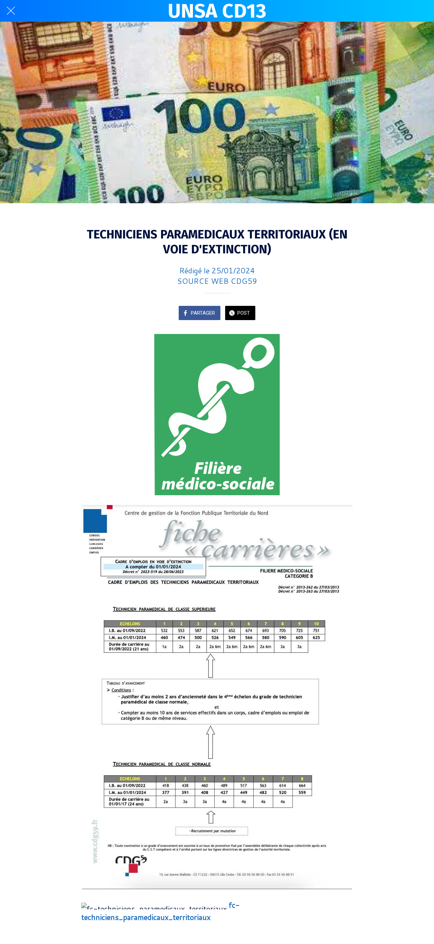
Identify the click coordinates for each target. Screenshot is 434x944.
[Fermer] (11, 11)
